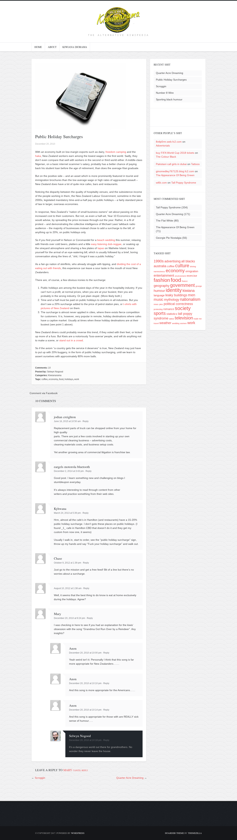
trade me (198, 319)
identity (174, 290)
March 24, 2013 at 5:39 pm (67, 513)
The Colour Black (166, 156)
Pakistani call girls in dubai (171, 164)
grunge (199, 286)
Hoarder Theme (174, 832)
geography (161, 286)
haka (38, 155)
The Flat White (164, 220)
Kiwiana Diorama (74, 47)
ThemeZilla (195, 832)
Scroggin (40, 777)
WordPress (77, 832)
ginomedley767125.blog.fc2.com (175, 171)
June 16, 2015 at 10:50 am (67, 421)
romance (168, 309)
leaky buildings (176, 295)
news (156, 304)
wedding (175, 323)
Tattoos (195, 164)
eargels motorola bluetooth (72, 466)
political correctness (178, 304)
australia (160, 266)
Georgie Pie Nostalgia (168, 237)
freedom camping (116, 151)
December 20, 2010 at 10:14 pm (85, 710)
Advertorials (163, 145)
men (191, 295)
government (182, 285)
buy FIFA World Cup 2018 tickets (175, 152)
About (52, 47)
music (158, 299)
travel (156, 323)
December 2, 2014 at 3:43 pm (69, 471)
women (183, 323)
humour (159, 291)
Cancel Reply (80, 770)
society (183, 308)
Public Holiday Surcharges (171, 79)
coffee (44, 379)
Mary (67, 770)
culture (182, 265)
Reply (86, 421)
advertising (172, 261)
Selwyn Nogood (55, 371)
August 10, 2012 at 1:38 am (67, 588)
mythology (171, 299)
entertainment (164, 275)
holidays (69, 379)
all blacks (188, 261)
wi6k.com (161, 182)
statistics (171, 313)
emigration (192, 271)
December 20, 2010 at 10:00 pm (85, 652)
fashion (162, 280)
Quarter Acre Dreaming (129, 777)
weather (165, 323)
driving (193, 266)
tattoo (171, 319)
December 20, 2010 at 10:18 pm (85, 740)
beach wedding (106, 240)
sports (160, 313)
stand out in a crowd (71, 340)
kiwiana (189, 291)
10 (49, 367)
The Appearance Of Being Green (175, 175)
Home (38, 47)
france (185, 281)
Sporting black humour (169, 99)
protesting (158, 309)
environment (180, 276)
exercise (192, 275)
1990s (159, 261)
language (159, 295)
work (76, 379)
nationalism (190, 299)
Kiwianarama (54, 375)
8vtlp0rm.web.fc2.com (169, 141)
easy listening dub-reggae (106, 244)
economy (53, 379)
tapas (101, 248)
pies (161, 304)
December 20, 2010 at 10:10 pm (85, 683)
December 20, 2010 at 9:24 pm (69, 618)
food (61, 379)
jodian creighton (65, 417)
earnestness (159, 271)
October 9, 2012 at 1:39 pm (67, 562)
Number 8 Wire (165, 92)
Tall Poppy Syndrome (183, 182)
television (184, 317)
